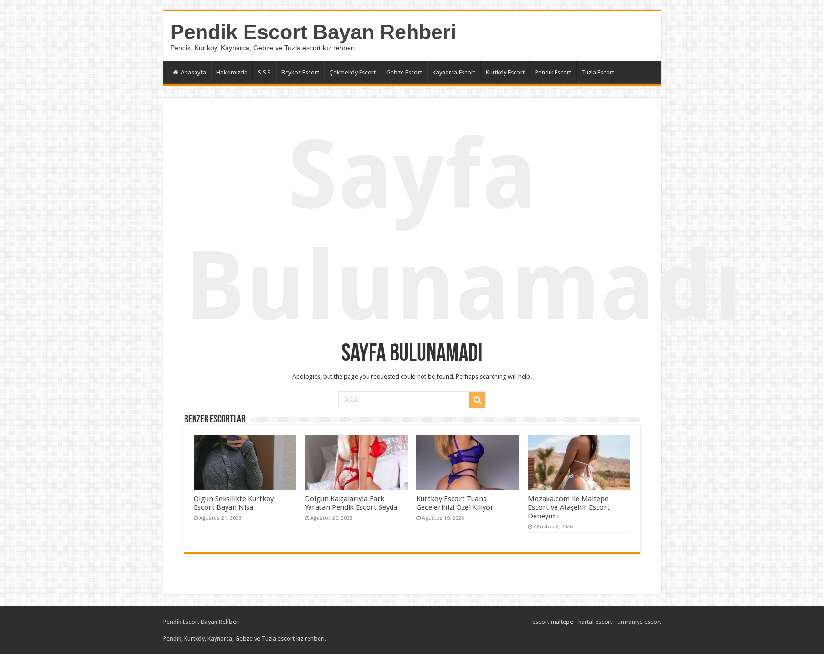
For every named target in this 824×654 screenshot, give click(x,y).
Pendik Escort (553, 72)
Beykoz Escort (300, 72)
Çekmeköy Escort (353, 72)
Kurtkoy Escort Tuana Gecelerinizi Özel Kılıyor (455, 503)
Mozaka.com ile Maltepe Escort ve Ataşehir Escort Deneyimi (569, 507)
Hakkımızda (231, 72)
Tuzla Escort (598, 72)
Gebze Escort (404, 72)
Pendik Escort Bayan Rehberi (313, 32)
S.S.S (264, 72)
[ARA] (477, 400)
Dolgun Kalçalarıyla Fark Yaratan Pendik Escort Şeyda (351, 503)
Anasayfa (193, 72)
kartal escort (595, 621)
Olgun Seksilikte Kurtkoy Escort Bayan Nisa (234, 503)
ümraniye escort (639, 621)
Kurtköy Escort (505, 72)
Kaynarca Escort (454, 72)
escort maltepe (552, 621)
